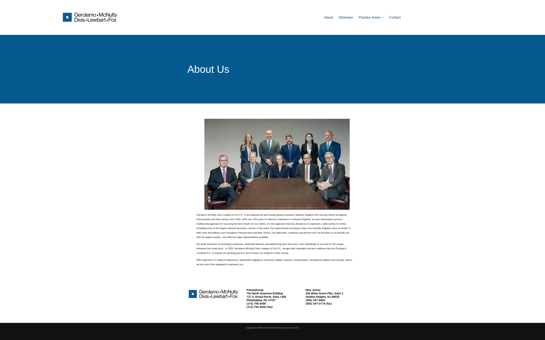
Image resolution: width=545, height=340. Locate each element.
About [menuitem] (328, 17)
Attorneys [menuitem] (346, 17)
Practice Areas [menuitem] (370, 17)
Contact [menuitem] (395, 17)
